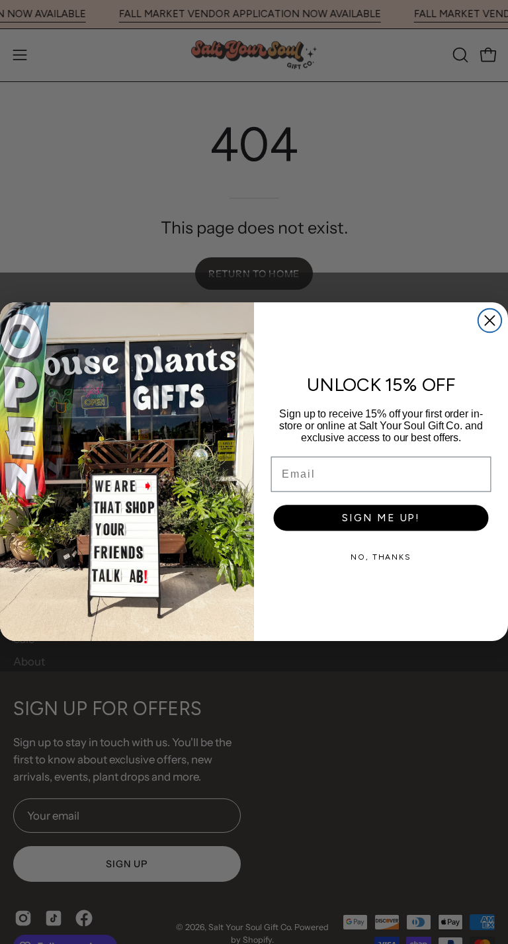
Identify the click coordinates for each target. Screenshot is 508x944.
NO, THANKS (381, 557)
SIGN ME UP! (381, 518)
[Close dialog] (489, 320)
